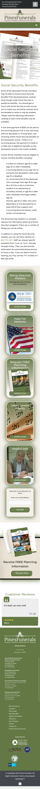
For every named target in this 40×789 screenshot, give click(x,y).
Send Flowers (13, 721)
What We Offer (14, 714)
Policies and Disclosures (17, 729)
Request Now (22, 573)
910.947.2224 (10, 665)
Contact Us (12, 726)
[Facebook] (35, 4)
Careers (11, 724)
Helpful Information (15, 716)
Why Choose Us (14, 706)
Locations (12, 709)
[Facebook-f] (20, 783)
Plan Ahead (13, 711)
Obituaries (12, 719)
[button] (36, 25)
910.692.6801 (10, 697)
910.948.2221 (10, 675)
